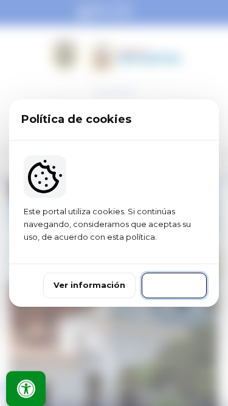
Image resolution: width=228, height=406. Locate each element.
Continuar (174, 285)
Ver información (89, 285)
